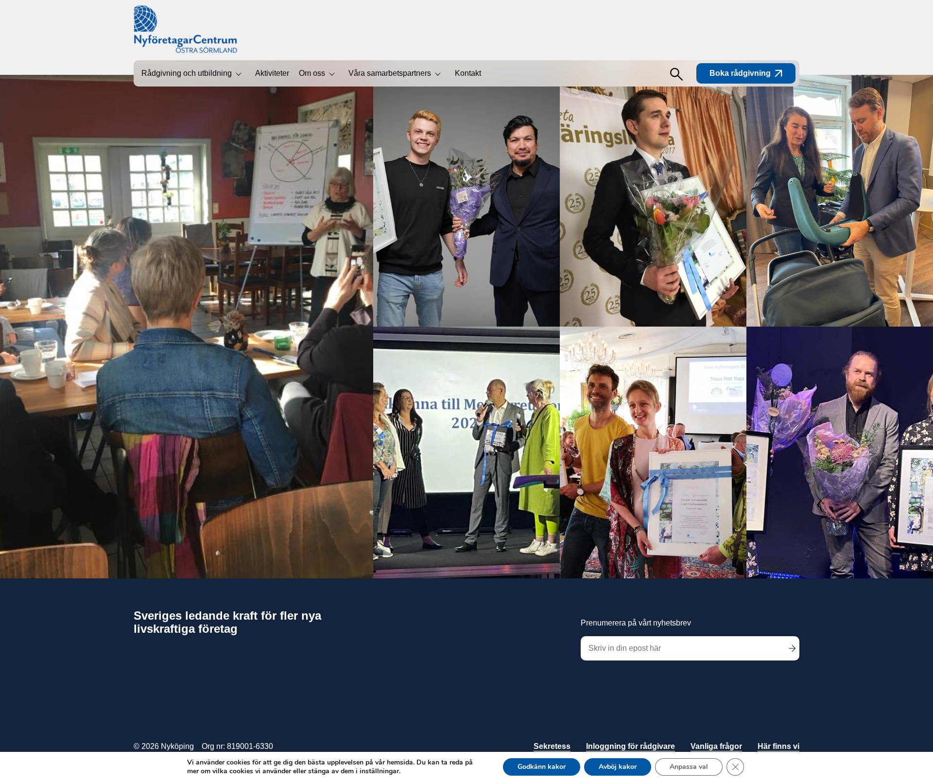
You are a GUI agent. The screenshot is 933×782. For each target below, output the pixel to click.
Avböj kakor (618, 766)
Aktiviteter (272, 73)
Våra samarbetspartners (389, 73)
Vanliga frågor (716, 746)
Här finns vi (778, 746)
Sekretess (552, 746)
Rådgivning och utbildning (186, 73)
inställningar (379, 771)
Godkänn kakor (542, 766)
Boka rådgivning (740, 73)
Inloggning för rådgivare (630, 746)
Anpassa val (689, 766)
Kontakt (468, 73)
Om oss (312, 73)
